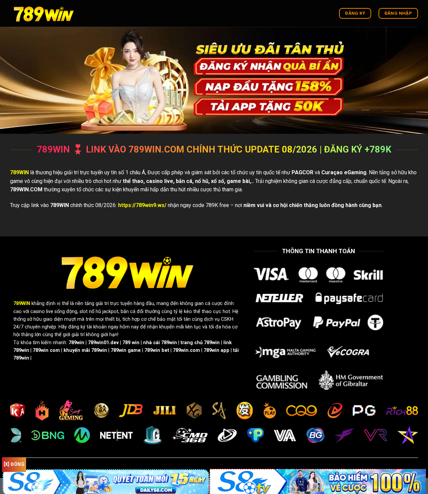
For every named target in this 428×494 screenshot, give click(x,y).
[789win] (43, 13)
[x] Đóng (14, 464)
